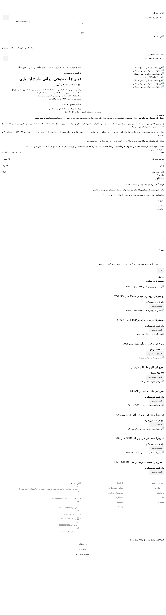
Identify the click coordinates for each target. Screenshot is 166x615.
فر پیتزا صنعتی (53, 67)
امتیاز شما (159, 201)
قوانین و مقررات (116, 488)
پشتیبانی (160, 502)
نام (162, 239)
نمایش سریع (161, 457)
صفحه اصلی (159, 488)
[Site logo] (158, 13)
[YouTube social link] (84, 51)
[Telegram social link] (76, 10)
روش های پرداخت (115, 493)
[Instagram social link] (87, 51)
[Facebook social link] (89, 10)
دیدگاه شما (159, 209)
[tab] (98, 112)
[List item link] (41, 509)
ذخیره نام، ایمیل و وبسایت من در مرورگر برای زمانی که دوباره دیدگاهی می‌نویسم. (131, 264)
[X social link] (86, 10)
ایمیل (161, 250)
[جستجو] (6, 17)
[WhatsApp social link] (81, 51)
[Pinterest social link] (82, 10)
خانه (79, 67)
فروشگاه (160, 493)
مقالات (161, 497)
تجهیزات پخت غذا (68, 67)
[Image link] (75, 483)
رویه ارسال (118, 497)
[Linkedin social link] (79, 10)
